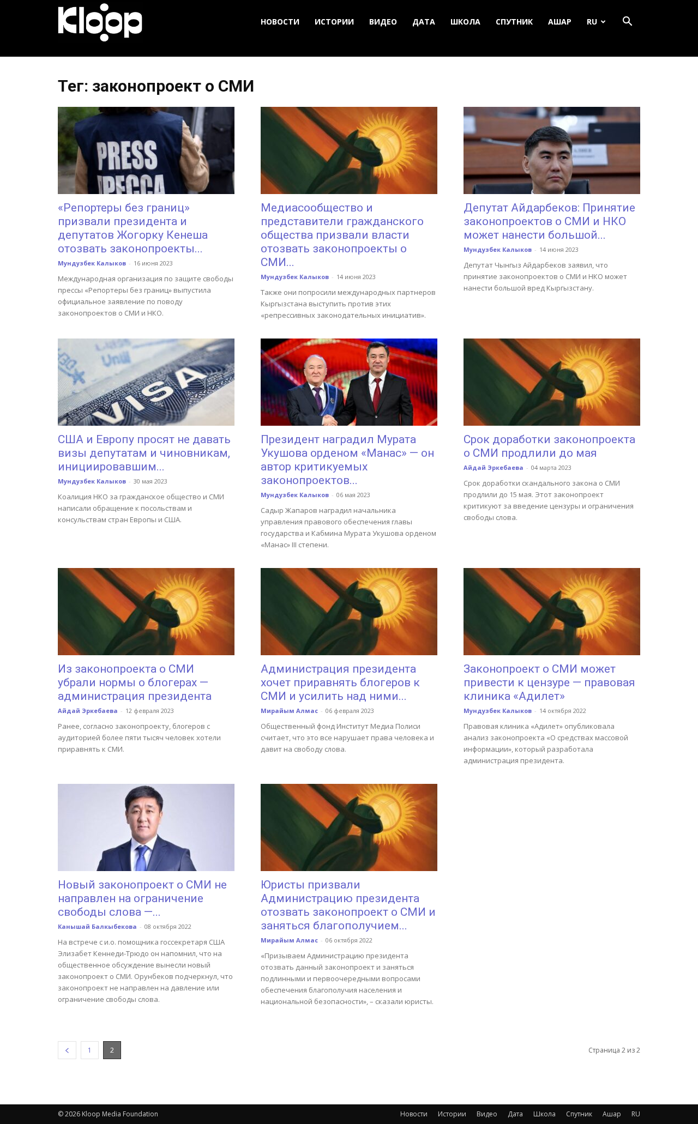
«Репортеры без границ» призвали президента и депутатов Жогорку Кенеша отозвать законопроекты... (133, 228)
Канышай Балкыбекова (97, 926)
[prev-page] (67, 1050)
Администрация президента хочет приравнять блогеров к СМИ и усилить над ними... (340, 682)
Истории (334, 21)
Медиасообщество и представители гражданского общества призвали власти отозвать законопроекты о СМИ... (342, 235)
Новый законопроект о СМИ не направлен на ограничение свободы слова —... (142, 898)
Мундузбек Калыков (92, 263)
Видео (383, 21)
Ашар (559, 21)
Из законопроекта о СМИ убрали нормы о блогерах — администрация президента (135, 682)
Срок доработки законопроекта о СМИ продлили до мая (549, 446)
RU (592, 21)
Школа (465, 21)
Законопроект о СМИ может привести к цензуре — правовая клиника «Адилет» (549, 682)
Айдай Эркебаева (494, 467)
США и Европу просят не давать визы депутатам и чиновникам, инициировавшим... (144, 453)
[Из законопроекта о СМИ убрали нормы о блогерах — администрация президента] (146, 611)
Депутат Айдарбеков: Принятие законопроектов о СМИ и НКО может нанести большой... (549, 221)
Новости (280, 21)
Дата (423, 21)
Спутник (514, 21)
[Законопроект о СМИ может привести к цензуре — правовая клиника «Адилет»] (552, 611)
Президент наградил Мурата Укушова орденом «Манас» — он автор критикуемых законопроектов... (347, 460)
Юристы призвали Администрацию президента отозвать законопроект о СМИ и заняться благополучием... (348, 905)
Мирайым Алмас (289, 710)
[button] (627, 22)
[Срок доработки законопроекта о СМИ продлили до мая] (552, 382)
